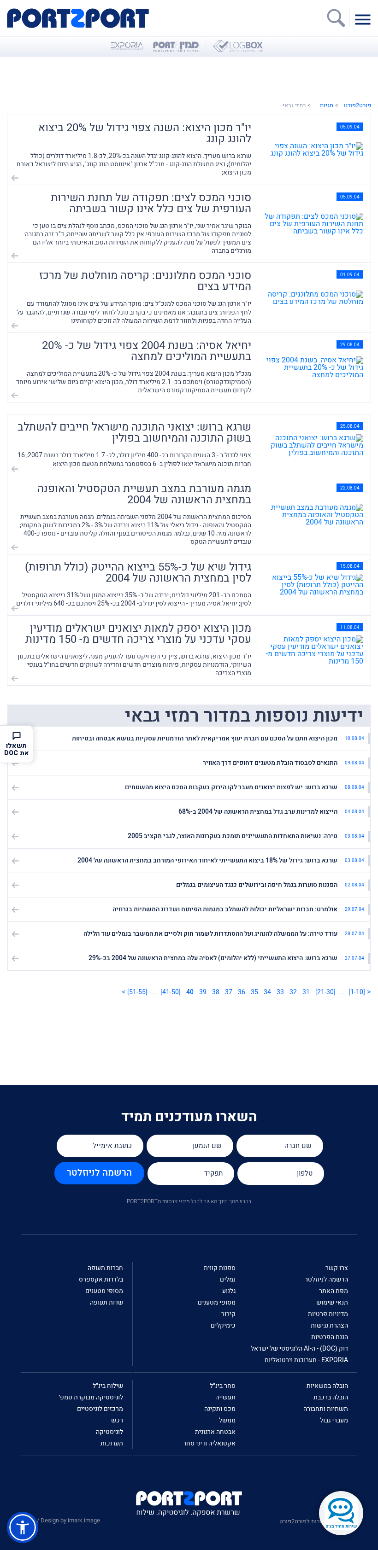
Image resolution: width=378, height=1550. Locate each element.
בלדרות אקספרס (101, 1279)
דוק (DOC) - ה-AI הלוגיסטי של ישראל (299, 1348)
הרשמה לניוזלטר (99, 1172)
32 (293, 992)
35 (254, 992)
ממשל (227, 1420)
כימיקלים (223, 1325)
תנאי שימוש (332, 1302)
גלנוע (229, 1291)
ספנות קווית (220, 1268)
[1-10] (356, 992)
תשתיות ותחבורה (325, 1409)
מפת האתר (333, 1291)
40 (190, 992)
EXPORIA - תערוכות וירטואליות (306, 1360)
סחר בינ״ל (223, 1386)
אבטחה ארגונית (215, 1432)
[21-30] (325, 992)
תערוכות (111, 1443)
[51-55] (137, 992)
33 (280, 992)
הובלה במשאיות (327, 1386)
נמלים (228, 1279)
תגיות (326, 105)
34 (267, 992)
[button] (22, 1527)
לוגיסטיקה (109, 1432)
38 (215, 992)
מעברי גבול (334, 1420)
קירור (228, 1314)
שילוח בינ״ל (108, 1386)
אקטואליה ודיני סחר (209, 1443)
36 (241, 992)
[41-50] (170, 992)
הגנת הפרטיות (329, 1337)
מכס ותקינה (220, 1409)
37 (228, 992)
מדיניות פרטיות (328, 1314)
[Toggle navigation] (365, 19)
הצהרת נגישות (329, 1325)
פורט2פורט (357, 105)
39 (203, 992)
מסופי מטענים (217, 1302)
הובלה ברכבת (330, 1397)
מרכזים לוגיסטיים (100, 1409)
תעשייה (225, 1397)
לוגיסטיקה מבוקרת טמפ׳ (91, 1397)
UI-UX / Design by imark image (60, 1520)
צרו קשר (336, 1268)
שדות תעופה (106, 1302)
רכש (117, 1420)
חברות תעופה (105, 1268)
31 (306, 992)
